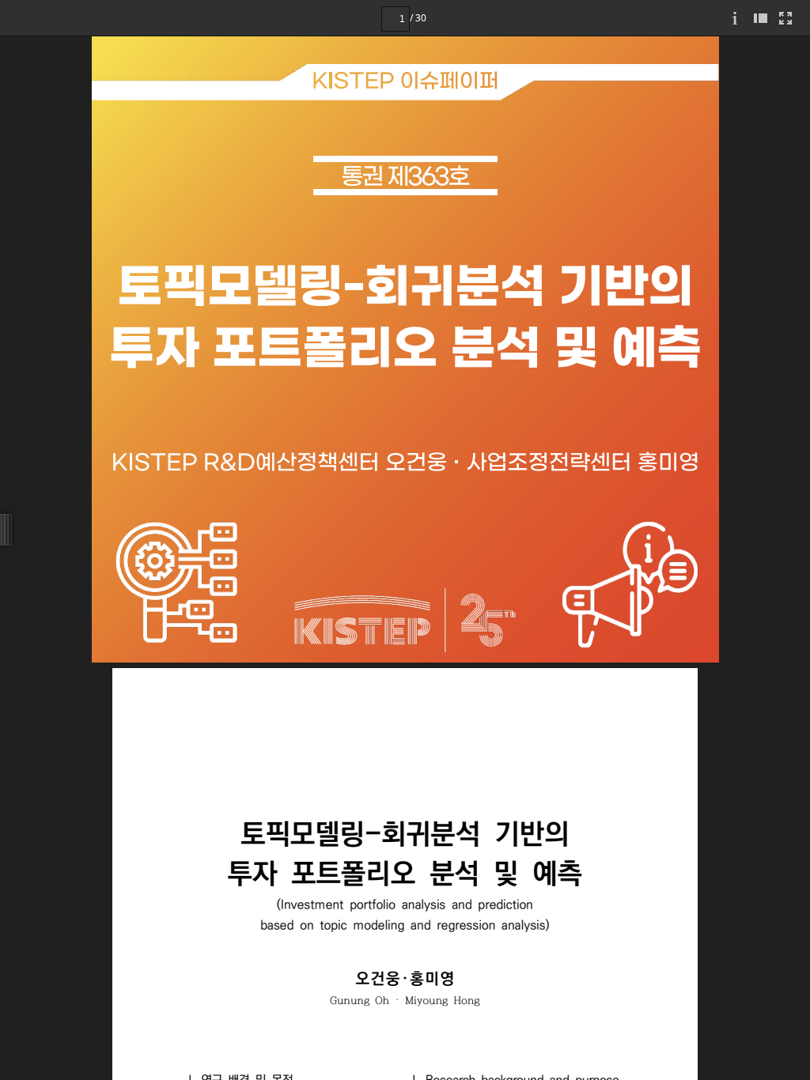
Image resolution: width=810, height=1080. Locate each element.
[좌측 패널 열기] (760, 18)
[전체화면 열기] (785, 18)
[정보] (735, 18)
